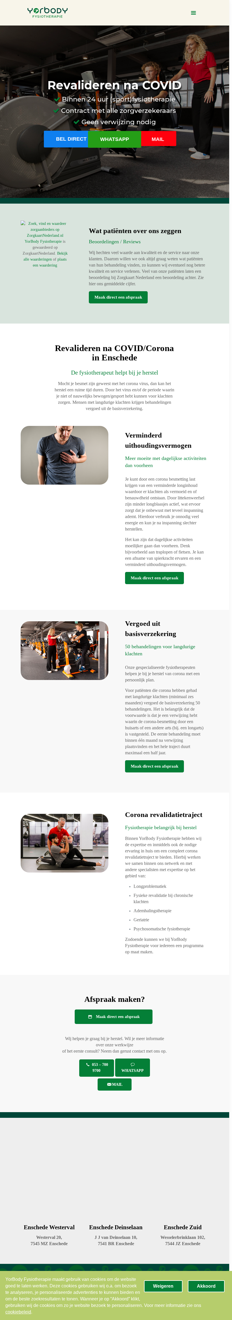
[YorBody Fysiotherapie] (47, 13)
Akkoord (206, 1286)
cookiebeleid (18, 1312)
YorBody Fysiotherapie (43, 241)
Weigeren (163, 1286)
